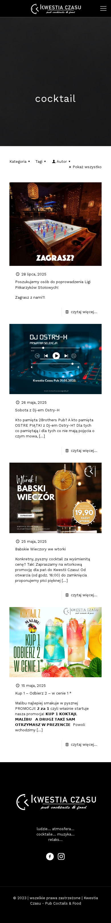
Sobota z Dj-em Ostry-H (37, 410)
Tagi (38, 161)
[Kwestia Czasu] (55, 8)
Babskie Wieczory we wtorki (40, 549)
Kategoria (17, 161)
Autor (62, 161)
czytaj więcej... (84, 312)
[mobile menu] (103, 8)
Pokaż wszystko (87, 167)
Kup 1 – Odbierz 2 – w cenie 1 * (43, 693)
